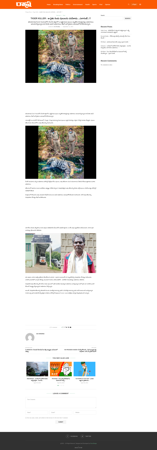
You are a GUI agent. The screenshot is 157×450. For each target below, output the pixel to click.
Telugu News (28, 12)
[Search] (129, 4)
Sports (94, 4)
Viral (100, 4)
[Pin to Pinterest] (68, 327)
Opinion (107, 4)
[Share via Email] (70, 327)
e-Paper (134, 4)
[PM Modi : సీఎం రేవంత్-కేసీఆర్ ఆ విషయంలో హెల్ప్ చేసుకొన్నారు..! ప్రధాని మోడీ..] (61, 369)
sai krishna (57, 26)
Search (102, 15)
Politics (68, 4)
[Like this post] (63, 327)
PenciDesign (93, 443)
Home (49, 4)
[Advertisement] (60, 99)
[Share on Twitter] (66, 327)
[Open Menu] (140, 4)
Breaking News (58, 4)
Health (87, 4)
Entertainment (78, 4)
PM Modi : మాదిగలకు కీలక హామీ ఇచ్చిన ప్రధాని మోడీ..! (115, 42)
